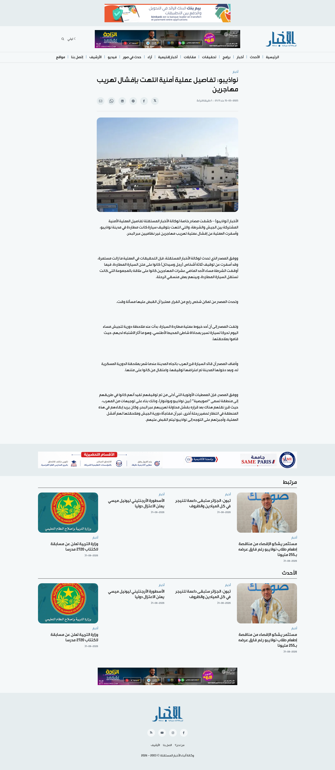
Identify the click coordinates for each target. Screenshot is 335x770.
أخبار (240, 57)
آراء (150, 57)
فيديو (112, 57)
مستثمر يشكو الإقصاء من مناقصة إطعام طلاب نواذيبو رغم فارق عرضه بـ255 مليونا (267, 549)
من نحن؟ (179, 745)
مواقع (60, 57)
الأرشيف (95, 57)
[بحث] (62, 39)
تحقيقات (209, 57)
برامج (227, 57)
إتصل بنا (77, 57)
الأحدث (255, 57)
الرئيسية (272, 57)
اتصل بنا (167, 745)
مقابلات (190, 57)
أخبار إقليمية (168, 57)
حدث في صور (132, 57)
